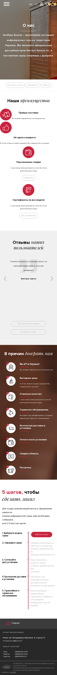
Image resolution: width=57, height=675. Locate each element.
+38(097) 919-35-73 (21, 656)
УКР (30, 4)
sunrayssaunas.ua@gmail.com (12, 641)
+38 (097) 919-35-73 (47, 555)
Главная (15, 623)
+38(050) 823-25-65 (21, 652)
